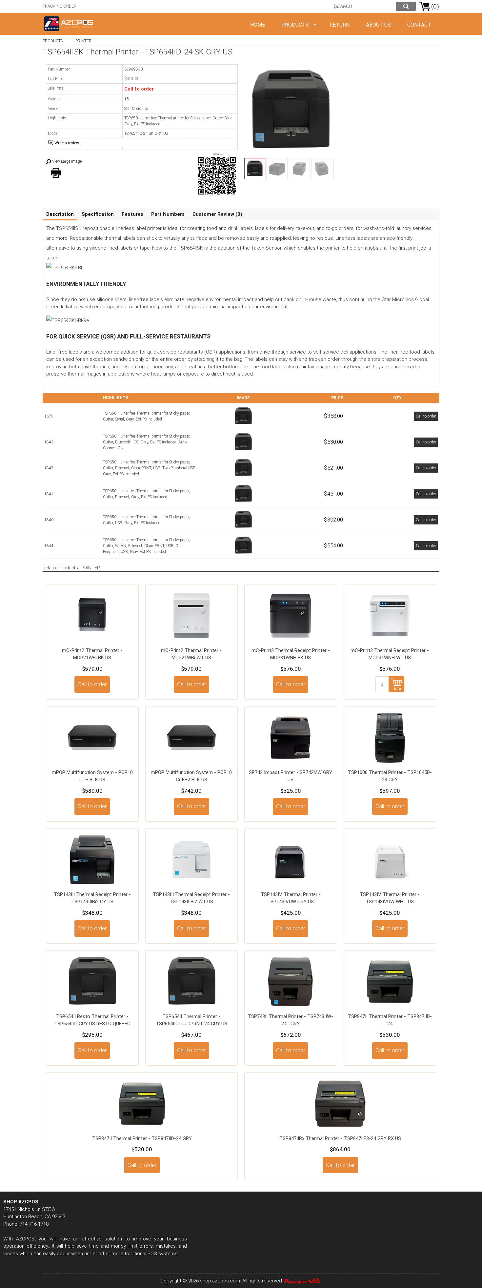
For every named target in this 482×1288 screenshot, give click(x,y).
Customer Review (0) (217, 214)
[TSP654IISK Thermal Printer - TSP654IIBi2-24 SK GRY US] (243, 450)
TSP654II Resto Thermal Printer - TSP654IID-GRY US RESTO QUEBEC (92, 1020)
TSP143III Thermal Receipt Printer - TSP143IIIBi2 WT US (191, 898)
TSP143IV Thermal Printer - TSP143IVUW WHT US (390, 898)
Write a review (66, 143)
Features (132, 214)
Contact (419, 25)
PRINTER (83, 41)
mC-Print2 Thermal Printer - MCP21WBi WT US (191, 654)
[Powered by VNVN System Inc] (302, 1281)
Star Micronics (136, 108)
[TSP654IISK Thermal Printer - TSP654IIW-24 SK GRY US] (243, 554)
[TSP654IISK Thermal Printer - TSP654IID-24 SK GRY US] (243, 424)
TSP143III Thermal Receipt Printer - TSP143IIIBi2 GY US (92, 898)
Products (295, 25)
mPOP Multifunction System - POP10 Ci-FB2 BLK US (191, 776)
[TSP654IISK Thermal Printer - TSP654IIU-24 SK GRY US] (243, 528)
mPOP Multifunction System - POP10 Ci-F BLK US (92, 776)
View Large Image (67, 161)
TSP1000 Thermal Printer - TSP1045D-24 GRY (390, 776)
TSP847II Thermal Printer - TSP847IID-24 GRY (142, 1138)
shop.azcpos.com (220, 1281)
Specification (98, 214)
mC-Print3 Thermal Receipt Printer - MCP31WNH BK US (290, 654)
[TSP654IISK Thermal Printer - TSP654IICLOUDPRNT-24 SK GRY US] (243, 476)
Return (340, 25)
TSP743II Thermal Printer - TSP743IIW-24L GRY (290, 1020)
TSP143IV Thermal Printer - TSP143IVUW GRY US (291, 898)
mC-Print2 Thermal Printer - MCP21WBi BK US (92, 654)
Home (257, 25)
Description (60, 214)
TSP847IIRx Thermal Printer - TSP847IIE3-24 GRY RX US (340, 1138)
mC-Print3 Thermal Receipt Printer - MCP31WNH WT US (390, 654)
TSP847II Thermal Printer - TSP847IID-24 (390, 1020)
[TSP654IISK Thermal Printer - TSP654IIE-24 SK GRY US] (243, 502)
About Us (378, 25)
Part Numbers (168, 214)
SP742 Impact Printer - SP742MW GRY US (290, 776)
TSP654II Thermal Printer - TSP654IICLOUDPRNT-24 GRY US (191, 1020)
